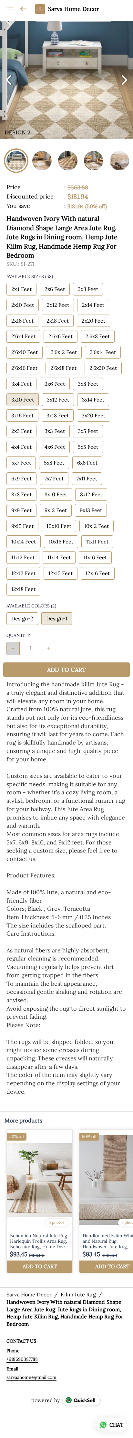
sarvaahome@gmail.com (31, 1377)
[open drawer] (10, 9)
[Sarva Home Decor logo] (40, 9)
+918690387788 (22, 1359)
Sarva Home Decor (73, 9)
